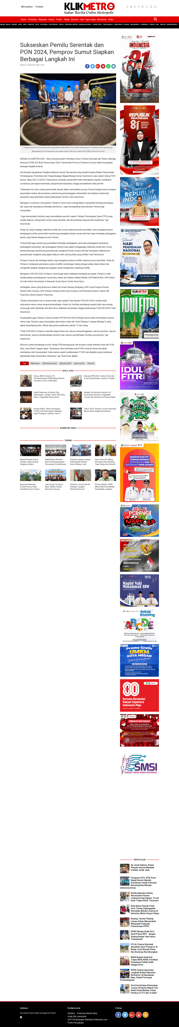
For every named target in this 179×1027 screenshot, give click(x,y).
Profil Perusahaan (76, 1022)
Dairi (25, 24)
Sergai (61, 24)
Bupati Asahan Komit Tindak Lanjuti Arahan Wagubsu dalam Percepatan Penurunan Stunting (30, 464)
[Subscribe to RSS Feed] (145, 1015)
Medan (2, 24)
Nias (157, 24)
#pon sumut (79, 363)
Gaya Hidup (90, 19)
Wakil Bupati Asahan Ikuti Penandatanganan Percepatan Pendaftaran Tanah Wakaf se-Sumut (55, 463)
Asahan (126, 24)
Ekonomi (75, 19)
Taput (37, 24)
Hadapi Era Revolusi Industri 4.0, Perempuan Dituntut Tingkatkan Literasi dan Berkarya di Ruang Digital (99, 394)
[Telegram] (113, 66)
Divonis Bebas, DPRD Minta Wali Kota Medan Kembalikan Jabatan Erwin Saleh (105, 488)
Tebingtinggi (97, 24)
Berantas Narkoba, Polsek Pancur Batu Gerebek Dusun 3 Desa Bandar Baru (29, 488)
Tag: (24, 363)
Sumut (51, 19)
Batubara (44, 24)
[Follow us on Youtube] (139, 1015)
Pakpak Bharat (172, 24)
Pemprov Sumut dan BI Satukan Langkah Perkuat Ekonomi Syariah (80, 488)
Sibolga (163, 24)
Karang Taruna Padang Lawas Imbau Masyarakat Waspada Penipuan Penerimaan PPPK (143, 922)
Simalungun (118, 24)
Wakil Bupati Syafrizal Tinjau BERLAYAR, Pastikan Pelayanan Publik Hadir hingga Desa (144, 961)
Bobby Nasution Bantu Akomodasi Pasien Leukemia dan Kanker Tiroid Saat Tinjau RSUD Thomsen (145, 897)
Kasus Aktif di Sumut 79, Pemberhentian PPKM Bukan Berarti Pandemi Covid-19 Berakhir (49, 378)
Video (110, 19)
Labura (152, 24)
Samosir (31, 24)
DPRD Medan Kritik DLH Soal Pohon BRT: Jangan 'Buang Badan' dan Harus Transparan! (143, 935)
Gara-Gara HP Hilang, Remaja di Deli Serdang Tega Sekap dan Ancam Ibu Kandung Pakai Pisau (105, 463)
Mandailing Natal (85, 24)
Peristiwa (32, 19)
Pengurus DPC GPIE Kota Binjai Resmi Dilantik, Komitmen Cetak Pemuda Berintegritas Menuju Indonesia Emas (138, 882)
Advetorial (101, 19)
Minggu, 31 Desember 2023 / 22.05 (32, 65)
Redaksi (71, 1013)
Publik (67, 19)
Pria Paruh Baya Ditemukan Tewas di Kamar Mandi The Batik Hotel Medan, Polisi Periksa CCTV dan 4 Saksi (144, 989)
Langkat (14, 24)
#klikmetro (35, 363)
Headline (28, 7)
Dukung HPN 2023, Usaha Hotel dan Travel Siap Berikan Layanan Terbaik (99, 377)
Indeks (40, 7)
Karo (20, 24)
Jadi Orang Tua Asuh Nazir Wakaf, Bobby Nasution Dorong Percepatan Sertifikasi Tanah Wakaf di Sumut (54, 489)
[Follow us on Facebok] (118, 1015)
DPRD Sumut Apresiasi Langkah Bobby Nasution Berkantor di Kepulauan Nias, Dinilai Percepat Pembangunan (138, 975)
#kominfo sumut (50, 363)
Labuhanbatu (135, 24)
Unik (82, 19)
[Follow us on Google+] (132, 1015)
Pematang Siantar (71, 24)
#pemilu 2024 (65, 363)
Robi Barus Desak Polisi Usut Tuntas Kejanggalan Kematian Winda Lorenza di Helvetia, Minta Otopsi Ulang (145, 910)
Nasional (43, 19)
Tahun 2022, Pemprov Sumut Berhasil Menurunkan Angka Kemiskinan (100, 410)
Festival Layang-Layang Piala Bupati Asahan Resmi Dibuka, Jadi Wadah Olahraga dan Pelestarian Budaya (80, 464)
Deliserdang (53, 24)
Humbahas (144, 24)
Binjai (8, 24)
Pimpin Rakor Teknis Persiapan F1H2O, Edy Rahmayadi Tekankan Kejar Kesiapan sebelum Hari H (48, 411)
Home (23, 19)
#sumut (90, 363)
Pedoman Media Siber (87, 1013)
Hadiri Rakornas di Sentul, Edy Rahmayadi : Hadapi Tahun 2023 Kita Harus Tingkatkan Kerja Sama (49, 394)
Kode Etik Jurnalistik (77, 1016)
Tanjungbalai (108, 24)
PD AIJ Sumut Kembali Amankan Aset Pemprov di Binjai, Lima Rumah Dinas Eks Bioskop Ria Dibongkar (144, 948)
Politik (59, 19)
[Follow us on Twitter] (125, 1015)
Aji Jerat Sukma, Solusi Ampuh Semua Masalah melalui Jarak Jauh (142, 867)
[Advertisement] (139, 818)
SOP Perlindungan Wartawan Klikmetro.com (87, 1019)
